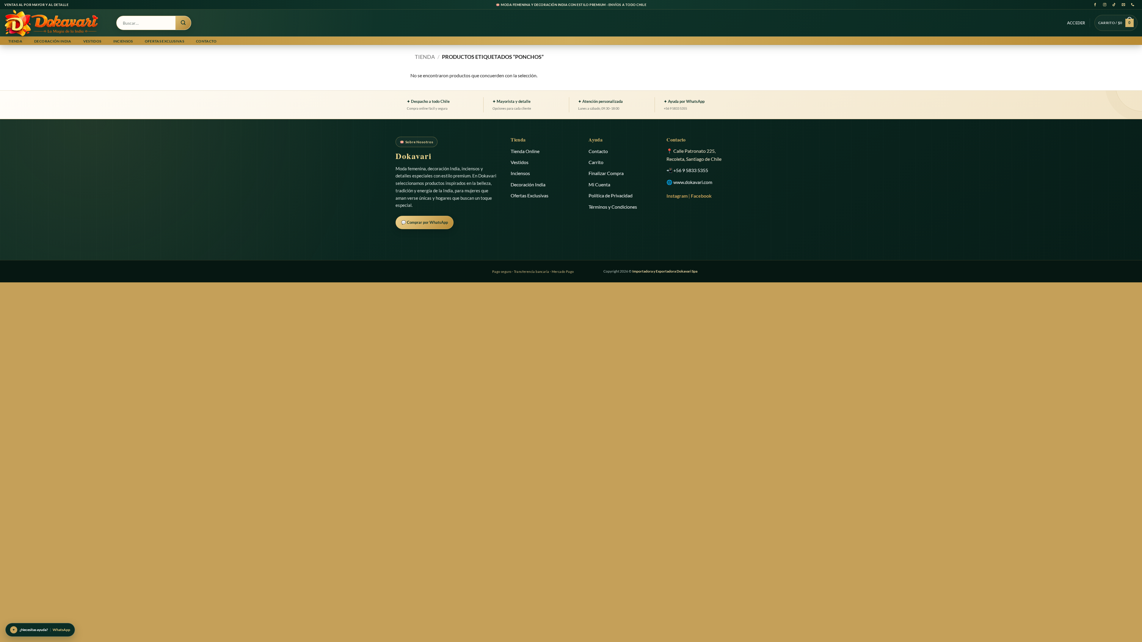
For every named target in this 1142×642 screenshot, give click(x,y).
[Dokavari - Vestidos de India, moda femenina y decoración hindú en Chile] (55, 23)
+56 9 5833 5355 (690, 170)
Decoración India (52, 41)
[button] (1076, 23)
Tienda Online (525, 151)
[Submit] (183, 23)
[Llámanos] (1133, 4)
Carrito (596, 162)
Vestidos (92, 41)
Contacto (206, 41)
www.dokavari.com (692, 182)
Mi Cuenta (599, 184)
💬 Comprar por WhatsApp (424, 222)
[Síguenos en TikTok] (1114, 4)
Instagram (677, 196)
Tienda (15, 41)
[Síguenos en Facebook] (1095, 4)
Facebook (701, 196)
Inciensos (123, 41)
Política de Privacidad (611, 195)
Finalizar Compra (606, 173)
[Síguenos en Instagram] (1104, 4)
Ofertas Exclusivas (164, 41)
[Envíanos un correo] (1123, 4)
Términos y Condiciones (613, 207)
